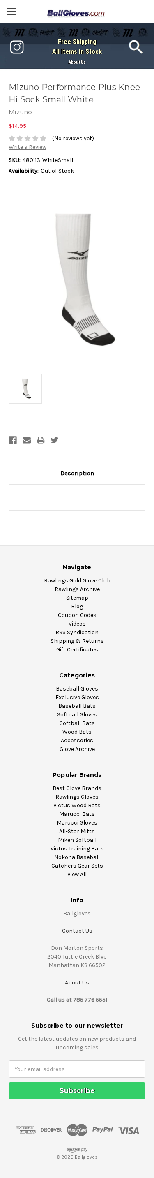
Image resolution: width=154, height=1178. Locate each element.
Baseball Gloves (77, 688)
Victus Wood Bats (77, 805)
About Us (77, 62)
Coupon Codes (77, 615)
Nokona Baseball (77, 857)
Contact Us (77, 930)
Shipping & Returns (77, 641)
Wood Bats (77, 731)
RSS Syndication (77, 632)
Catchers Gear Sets (77, 865)
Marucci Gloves (77, 822)
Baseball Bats (77, 705)
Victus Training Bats (77, 848)
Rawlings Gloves (77, 796)
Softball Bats (77, 723)
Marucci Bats (77, 814)
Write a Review (27, 146)
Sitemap (77, 597)
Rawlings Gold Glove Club (77, 580)
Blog (77, 606)
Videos (77, 623)
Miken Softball (77, 839)
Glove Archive (77, 749)
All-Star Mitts (77, 831)
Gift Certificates (77, 649)
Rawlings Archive (77, 589)
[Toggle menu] (11, 11)
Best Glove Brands (77, 788)
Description (77, 473)
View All (77, 874)
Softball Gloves (77, 714)
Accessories (77, 740)
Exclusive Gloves (77, 697)
